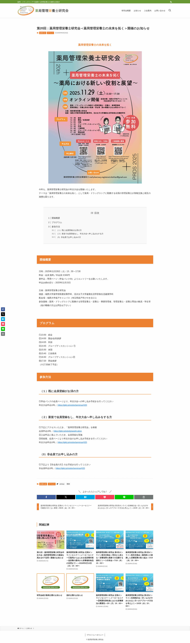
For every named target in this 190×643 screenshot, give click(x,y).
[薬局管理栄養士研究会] (43, 10)
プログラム (57, 222)
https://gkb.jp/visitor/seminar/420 (72, 405)
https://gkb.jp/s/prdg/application (68, 431)
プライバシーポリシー (95, 635)
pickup (62, 484)
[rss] (171, 2)
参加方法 (56, 227)
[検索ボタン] (170, 10)
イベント (50, 33)
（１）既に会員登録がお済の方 (69, 230)
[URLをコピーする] (143, 497)
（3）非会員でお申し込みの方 (68, 237)
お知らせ (42, 33)
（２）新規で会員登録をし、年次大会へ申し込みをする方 (79, 234)
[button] (46, 497)
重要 (68, 484)
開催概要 (56, 218)
